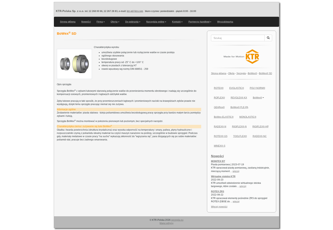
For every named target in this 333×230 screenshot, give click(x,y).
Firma (100, 21)
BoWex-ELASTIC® (224, 117)
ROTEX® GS (220, 136)
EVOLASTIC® (236, 88)
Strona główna (68, 21)
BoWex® (252, 73)
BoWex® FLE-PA (239, 107)
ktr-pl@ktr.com (135, 11)
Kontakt (176, 21)
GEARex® (219, 107)
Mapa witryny (166, 223)
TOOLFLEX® (240, 136)
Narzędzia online (155, 21)
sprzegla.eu (177, 220)
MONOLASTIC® (247, 117)
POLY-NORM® (257, 88)
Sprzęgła (241, 73)
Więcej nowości (219, 206)
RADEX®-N (220, 126)
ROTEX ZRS (217, 191)
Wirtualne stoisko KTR (223, 176)
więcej (236, 171)
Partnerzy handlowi (198, 21)
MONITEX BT (218, 161)
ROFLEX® (219, 97)
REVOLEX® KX (239, 97)
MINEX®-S (219, 145)
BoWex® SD (265, 73)
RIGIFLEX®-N (239, 126)
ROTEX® (219, 88)
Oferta (114, 21)
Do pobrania (132, 21)
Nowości (86, 21)
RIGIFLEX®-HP (260, 126)
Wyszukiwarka (225, 21)
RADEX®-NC (260, 136)
